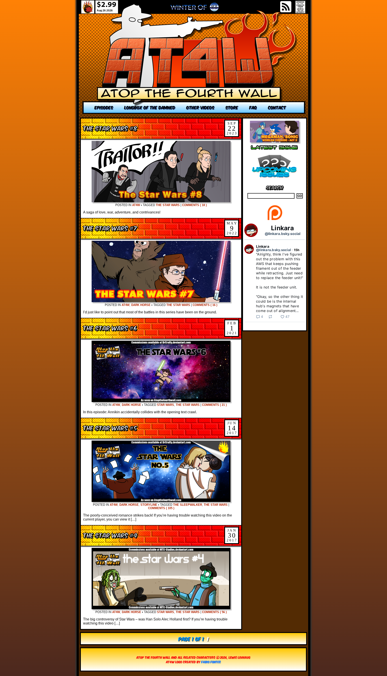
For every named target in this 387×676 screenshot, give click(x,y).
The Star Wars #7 (110, 227)
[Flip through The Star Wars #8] (161, 201)
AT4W (136, 205)
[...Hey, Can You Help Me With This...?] (194, 8)
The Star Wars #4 (110, 534)
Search (274, 187)
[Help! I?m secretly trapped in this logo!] (193, 58)
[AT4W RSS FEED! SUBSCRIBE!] (285, 6)
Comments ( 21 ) (214, 405)
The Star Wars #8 (110, 127)
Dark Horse (140, 305)
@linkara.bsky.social (282, 233)
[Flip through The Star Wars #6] (161, 401)
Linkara (282, 228)
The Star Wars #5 (110, 427)
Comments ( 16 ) (205, 305)
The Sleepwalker (187, 504)
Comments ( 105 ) (161, 508)
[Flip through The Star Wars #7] (161, 301)
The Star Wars (168, 205)
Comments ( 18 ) (194, 205)
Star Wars (165, 405)
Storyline (148, 504)
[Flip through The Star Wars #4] (161, 608)
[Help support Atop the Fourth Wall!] (274, 220)
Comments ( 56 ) (214, 612)
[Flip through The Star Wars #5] (161, 501)
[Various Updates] (274, 180)
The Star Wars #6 (110, 327)
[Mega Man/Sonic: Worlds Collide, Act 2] (274, 141)
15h (297, 250)
